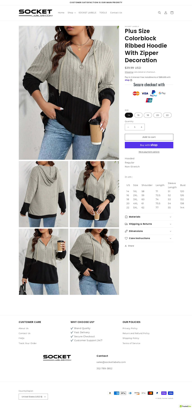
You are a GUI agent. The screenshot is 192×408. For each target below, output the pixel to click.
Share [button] (131, 246)
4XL (135, 203)
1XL (135, 191)
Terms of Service (131, 343)
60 (143, 199)
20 (157, 115)
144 (182, 207)
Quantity (129, 121)
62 (143, 207)
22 (167, 115)
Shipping (129, 72)
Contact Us (25, 333)
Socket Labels (167, 398)
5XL (135, 207)
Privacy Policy (130, 328)
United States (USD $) (32, 397)
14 (129, 115)
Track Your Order (28, 343)
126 (182, 195)
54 (169, 203)
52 (169, 195)
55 (169, 207)
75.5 (158, 203)
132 (182, 199)
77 (157, 207)
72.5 (158, 195)
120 (182, 191)
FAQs (21, 338)
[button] (71, 13)
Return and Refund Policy (136, 333)
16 (138, 115)
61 (143, 203)
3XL (135, 199)
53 (169, 199)
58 (143, 191)
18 (148, 115)
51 (169, 191)
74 (157, 199)
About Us (24, 328)
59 (143, 195)
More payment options (149, 152)
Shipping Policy (131, 338)
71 (157, 191)
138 (182, 203)
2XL (135, 195)
